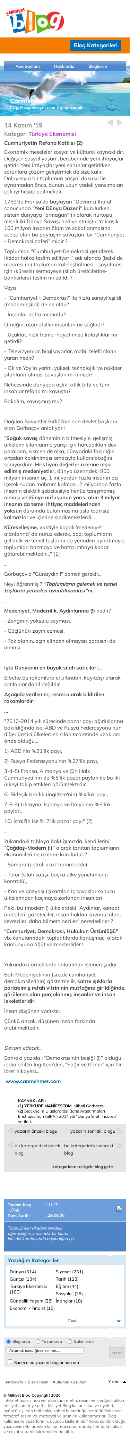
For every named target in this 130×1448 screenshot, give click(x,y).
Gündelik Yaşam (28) (31, 1301)
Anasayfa (14, 1382)
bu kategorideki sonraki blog (88, 1149)
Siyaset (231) (69, 1271)
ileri (119, 122)
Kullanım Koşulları (70, 1382)
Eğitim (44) (67, 1286)
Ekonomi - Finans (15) (32, 1308)
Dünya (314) (23, 1271)
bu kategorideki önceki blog (38, 1149)
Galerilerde (84, 1341)
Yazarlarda (52, 1341)
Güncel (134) (23, 1279)
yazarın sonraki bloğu (92, 1131)
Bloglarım (97, 66)
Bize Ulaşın (38, 1382)
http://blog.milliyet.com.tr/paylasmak (46, 107)
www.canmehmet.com (33, 1081)
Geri (110, 122)
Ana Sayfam (28, 66)
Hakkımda (64, 66)
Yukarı (114, 1381)
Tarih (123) (67, 1279)
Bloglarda (21, 1341)
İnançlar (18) (69, 1301)
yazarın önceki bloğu (36, 1131)
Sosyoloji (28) (69, 1293)
